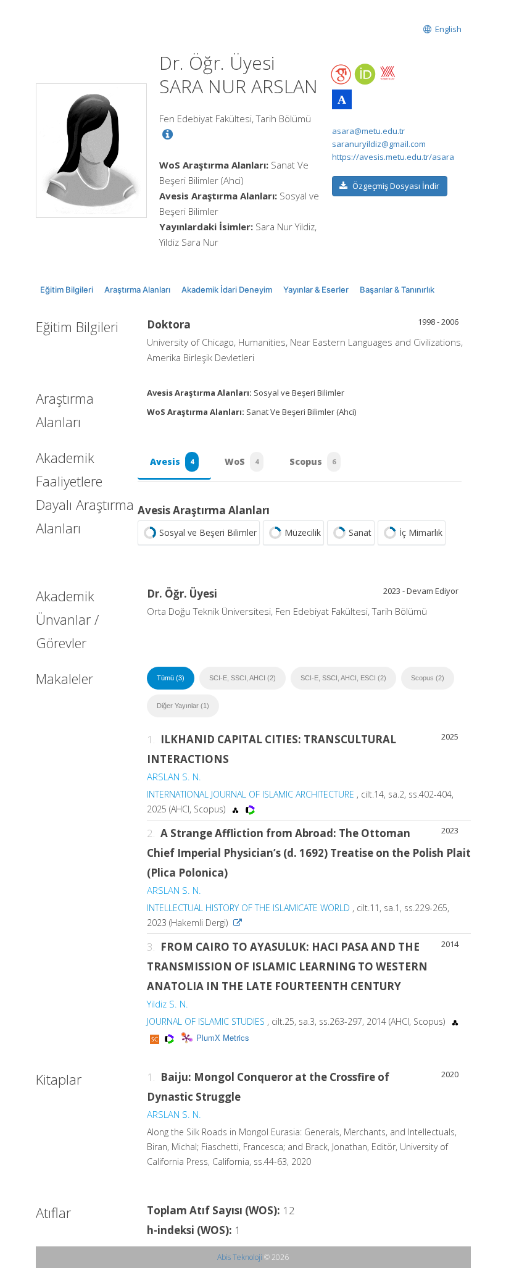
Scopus (312, 461)
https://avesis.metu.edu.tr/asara (393, 156)
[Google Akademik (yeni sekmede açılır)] (342, 74)
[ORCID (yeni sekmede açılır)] (365, 75)
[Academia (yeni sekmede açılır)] (342, 99)
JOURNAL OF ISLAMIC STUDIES (206, 1021)
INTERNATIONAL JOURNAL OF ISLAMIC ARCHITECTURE (250, 794)
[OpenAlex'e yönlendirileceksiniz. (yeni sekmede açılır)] (237, 809)
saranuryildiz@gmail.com (379, 143)
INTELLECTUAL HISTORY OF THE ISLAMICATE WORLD (248, 908)
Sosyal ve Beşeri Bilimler (208, 532)
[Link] (237, 922)
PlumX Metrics (222, 1037)
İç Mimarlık (420, 532)
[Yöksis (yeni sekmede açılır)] (387, 73)
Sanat (360, 532)
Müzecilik (302, 532)
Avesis (172, 461)
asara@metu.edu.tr (368, 130)
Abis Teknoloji (239, 1257)
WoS (242, 461)
